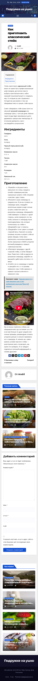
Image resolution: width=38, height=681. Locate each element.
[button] (32, 15)
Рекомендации (9, 577)
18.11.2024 (9, 627)
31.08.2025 (10, 585)
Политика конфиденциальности (24, 677)
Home (7, 677)
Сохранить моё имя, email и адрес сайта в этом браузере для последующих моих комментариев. (18, 542)
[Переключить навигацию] (18, 15)
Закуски (10, 25)
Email (5, 516)
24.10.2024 (10, 647)
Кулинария (25, 437)
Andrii (19, 46)
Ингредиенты (9, 79)
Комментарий (8, 467)
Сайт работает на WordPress (12, 670)
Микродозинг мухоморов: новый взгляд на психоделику (18, 624)
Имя (5, 505)
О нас (12, 677)
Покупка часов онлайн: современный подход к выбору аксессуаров (18, 582)
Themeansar (19, 672)
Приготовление (10, 81)
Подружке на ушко (19, 9)
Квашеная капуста (16, 437)
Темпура (29, 360)
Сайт (5, 526)
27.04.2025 (10, 606)
